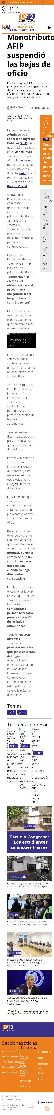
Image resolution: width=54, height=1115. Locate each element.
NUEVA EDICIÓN (15, 953)
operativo (13, 915)
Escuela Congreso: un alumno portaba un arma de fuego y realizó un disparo (28, 885)
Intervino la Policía (17, 877)
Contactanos (44, 1051)
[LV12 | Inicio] (51, 1042)
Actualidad (7, 1061)
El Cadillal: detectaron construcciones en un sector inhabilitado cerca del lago (29, 923)
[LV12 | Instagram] (42, 1033)
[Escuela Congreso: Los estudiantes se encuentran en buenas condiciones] (29, 819)
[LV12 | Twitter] (48, 1027)
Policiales (15, 1051)
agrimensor (25, 1086)
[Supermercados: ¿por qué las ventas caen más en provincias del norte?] (23, 750)
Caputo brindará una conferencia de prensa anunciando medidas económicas (27, 1000)
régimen (26, 160)
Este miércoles (15, 746)
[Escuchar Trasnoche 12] (49, 27)
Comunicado (29, 826)
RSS (40, 1079)
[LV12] (8, 1030)
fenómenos (25, 1080)
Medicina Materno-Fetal (24, 1073)
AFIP (24, 143)
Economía (7, 1072)
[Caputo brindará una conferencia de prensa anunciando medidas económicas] (11, 750)
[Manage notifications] (47, 1108)
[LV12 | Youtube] (48, 1033)
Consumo (25, 746)
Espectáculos (17, 1061)
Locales (5, 1056)
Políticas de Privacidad (12, 1099)
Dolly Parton (23, 1064)
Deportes (15, 1056)
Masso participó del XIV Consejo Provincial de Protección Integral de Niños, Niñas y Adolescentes (26, 962)
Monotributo (23, 152)
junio (22, 173)
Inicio (4, 1051)
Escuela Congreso (24, 1057)
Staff (40, 1057)
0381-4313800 (8, 1109)
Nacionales (7, 1067)
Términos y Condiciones (11, 1096)
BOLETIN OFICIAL (40, 753)
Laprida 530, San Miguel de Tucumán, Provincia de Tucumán (17, 1106)
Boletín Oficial (17, 186)
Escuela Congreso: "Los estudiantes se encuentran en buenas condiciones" (29, 847)
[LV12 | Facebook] (42, 1027)
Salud (14, 1072)
